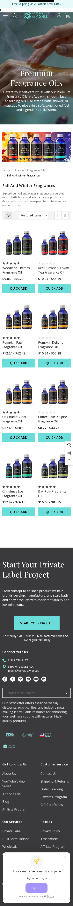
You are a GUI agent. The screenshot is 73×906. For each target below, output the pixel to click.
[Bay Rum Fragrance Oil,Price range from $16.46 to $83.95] (54, 466)
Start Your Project (36, 623)
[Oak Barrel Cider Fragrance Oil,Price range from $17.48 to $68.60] (18, 391)
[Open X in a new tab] (12, 679)
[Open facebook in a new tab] (4, 679)
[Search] (14, 15)
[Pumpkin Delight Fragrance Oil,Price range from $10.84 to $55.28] (54, 317)
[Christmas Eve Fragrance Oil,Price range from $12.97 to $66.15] (18, 466)
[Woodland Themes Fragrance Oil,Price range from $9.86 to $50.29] (18, 242)
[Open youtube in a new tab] (36, 679)
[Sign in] (58, 15)
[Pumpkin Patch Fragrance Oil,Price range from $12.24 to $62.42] (18, 317)
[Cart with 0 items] (67, 15)
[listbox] (33, 215)
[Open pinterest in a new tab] (20, 679)
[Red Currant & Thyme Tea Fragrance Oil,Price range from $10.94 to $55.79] (54, 242)
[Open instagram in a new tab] (28, 679)
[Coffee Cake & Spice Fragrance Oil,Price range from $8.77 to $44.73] (54, 391)
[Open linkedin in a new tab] (43, 679)
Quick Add (18, 288)
